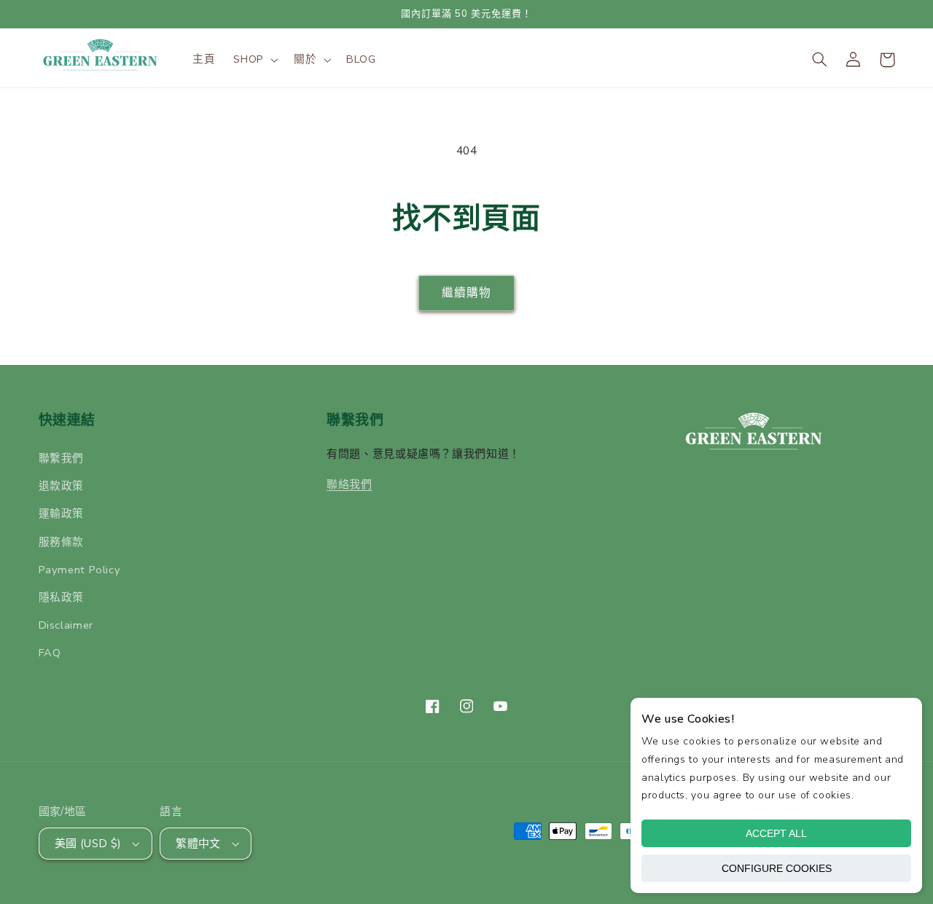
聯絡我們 (349, 484)
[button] (254, 60)
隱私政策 (62, 597)
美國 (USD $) (88, 843)
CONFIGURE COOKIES (777, 868)
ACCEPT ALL (776, 833)
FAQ (50, 652)
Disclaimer (66, 625)
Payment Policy (80, 569)
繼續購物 (466, 293)
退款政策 (62, 486)
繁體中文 (198, 843)
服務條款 (62, 542)
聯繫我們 (62, 458)
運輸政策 (62, 513)
